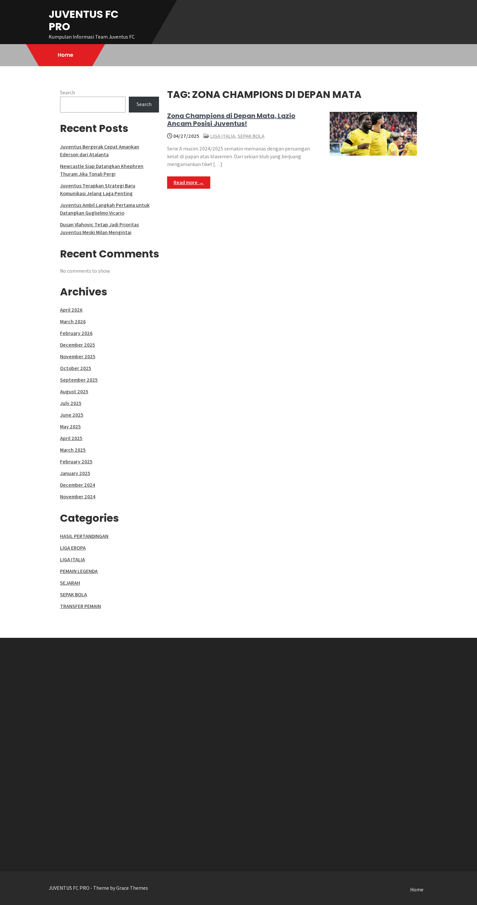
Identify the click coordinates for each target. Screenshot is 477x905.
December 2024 (77, 485)
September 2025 (79, 379)
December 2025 (77, 344)
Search (67, 92)
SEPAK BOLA (251, 136)
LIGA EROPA (73, 547)
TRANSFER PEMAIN (80, 606)
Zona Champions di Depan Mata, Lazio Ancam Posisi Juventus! (231, 119)
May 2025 (70, 426)
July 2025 (70, 403)
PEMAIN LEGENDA (79, 571)
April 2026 (71, 309)
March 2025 (73, 450)
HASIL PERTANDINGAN (84, 536)
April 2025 (71, 438)
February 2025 (76, 461)
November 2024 (77, 496)
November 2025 (77, 356)
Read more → (189, 182)
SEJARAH (70, 582)
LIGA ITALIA (222, 136)
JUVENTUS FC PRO (83, 20)
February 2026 (76, 333)
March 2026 (73, 321)
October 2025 (75, 368)
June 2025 (71, 414)
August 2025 (74, 391)
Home (65, 55)
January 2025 (75, 473)
